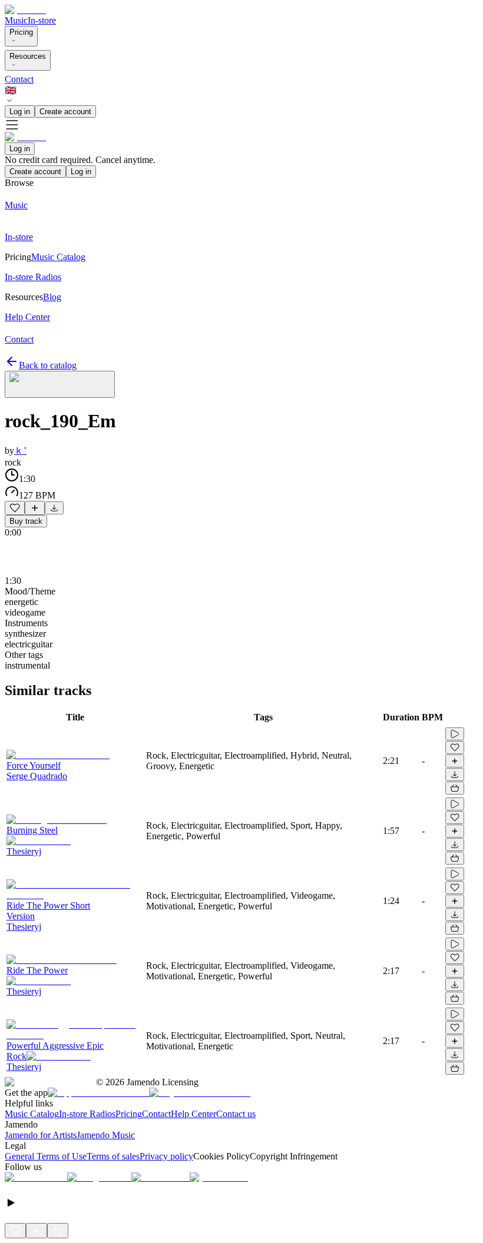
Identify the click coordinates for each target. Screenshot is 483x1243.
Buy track (25, 521)
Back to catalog (48, 365)
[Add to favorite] (15, 508)
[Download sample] (54, 507)
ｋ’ (20, 451)
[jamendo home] (25, 10)
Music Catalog (32, 1114)
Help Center (193, 1114)
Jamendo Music (106, 1135)
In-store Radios (87, 1114)
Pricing (21, 32)
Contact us (236, 1114)
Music (16, 20)
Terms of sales (113, 1156)
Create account (65, 111)
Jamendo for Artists (41, 1135)
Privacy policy (166, 1156)
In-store (42, 20)
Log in (19, 111)
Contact (19, 79)
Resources (27, 56)
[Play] (60, 384)
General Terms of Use (46, 1156)
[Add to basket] (454, 788)
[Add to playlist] (35, 508)
